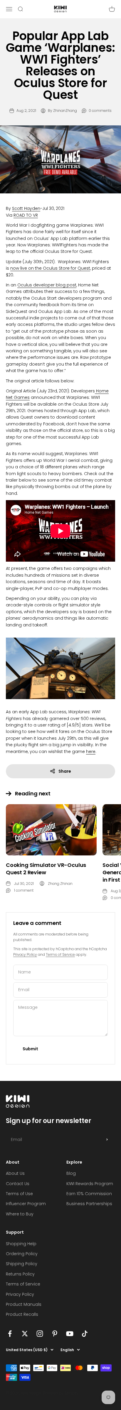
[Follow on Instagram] (40, 1334)
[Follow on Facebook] (10, 1334)
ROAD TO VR (26, 215)
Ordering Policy (22, 1254)
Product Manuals (23, 1304)
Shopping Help (21, 1244)
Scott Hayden (26, 208)
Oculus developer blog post (46, 285)
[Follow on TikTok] (85, 1334)
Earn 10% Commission (89, 1194)
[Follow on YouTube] (70, 1334)
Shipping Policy (21, 1264)
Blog (71, 1173)
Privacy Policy (25, 954)
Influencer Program (26, 1204)
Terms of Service (60, 954)
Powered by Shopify (60, 1393)
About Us (15, 1173)
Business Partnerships (89, 1204)
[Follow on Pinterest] (55, 1334)
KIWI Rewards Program (89, 1184)
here (90, 751)
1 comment (23, 890)
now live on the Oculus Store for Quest (50, 268)
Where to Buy (19, 1214)
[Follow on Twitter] (25, 1334)
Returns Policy (20, 1274)
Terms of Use (19, 1194)
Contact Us (17, 1184)
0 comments (100, 110)
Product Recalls (22, 1314)
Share (64, 771)
